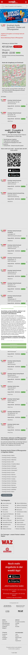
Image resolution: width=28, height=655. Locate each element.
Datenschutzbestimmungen (20, 306)
